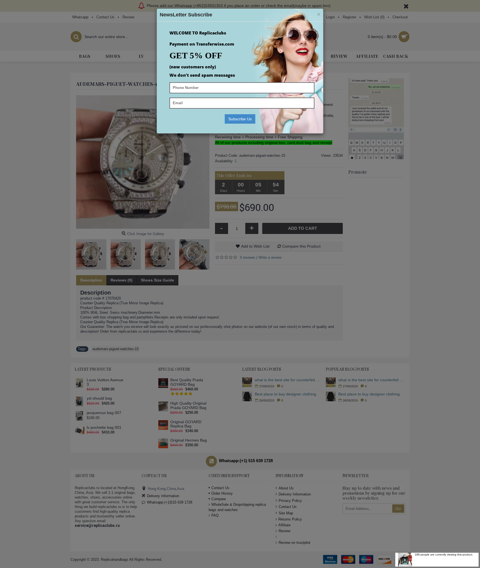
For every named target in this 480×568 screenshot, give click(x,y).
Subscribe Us (240, 119)
